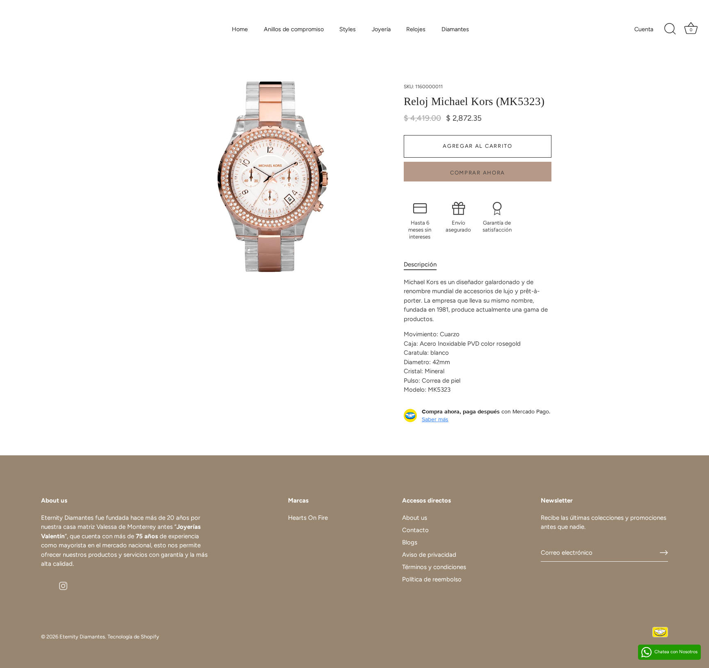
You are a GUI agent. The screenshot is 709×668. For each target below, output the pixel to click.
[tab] (424, 264)
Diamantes (455, 29)
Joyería (381, 29)
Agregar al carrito (477, 146)
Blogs (409, 542)
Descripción (420, 264)
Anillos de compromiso (294, 29)
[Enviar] (664, 553)
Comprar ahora (477, 173)
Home (240, 29)
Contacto (415, 530)
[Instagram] (63, 585)
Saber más (435, 419)
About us (414, 517)
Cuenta (643, 29)
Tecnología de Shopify (133, 637)
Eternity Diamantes (82, 637)
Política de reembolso (432, 579)
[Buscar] (670, 29)
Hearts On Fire (308, 517)
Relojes (415, 29)
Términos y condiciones (434, 567)
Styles (347, 29)
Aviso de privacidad (429, 554)
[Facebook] (45, 585)
